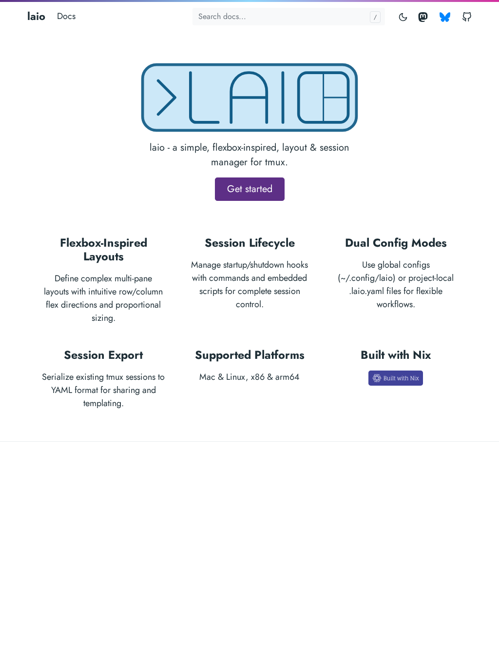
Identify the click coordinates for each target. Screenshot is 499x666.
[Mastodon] (425, 16)
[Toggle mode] (403, 16)
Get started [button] (249, 189)
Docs (66, 16)
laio (36, 16)
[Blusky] (445, 16)
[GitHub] (465, 16)
